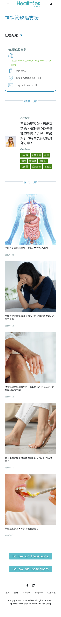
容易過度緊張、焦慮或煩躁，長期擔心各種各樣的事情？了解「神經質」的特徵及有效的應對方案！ (36, 133)
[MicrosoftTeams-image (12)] (30, 554)
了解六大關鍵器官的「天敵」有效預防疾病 (26, 248)
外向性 (24, 155)
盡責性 (32, 161)
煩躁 (23, 161)
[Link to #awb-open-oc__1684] (8, 4)
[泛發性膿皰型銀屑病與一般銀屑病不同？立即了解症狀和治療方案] (30, 335)
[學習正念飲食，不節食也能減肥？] (30, 477)
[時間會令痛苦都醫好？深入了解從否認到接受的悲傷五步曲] (30, 264)
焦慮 (46, 155)
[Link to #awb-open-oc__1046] (51, 4)
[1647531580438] (10, 137)
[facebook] (27, 585)
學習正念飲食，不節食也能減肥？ (22, 528)
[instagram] (33, 585)
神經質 (43, 161)
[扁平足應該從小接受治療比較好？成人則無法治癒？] (30, 406)
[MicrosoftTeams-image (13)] (30, 567)
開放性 (47, 166)
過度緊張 (36, 166)
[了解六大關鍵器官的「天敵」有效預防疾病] (30, 196)
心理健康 (36, 155)
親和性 (24, 166)
